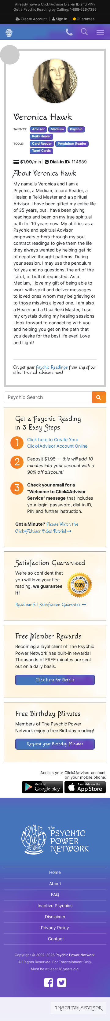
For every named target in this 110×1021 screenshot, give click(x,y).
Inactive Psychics (55, 905)
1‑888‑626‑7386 (83, 9)
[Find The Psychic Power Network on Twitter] (61, 982)
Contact (56, 938)
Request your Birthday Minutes (55, 744)
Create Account (33, 19)
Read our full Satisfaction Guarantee (48, 604)
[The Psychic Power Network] (6, 32)
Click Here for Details (55, 680)
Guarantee (86, 19)
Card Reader (42, 144)
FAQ (55, 894)
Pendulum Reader (72, 144)
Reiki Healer (41, 136)
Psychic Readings (52, 367)
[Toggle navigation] (100, 32)
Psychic (76, 129)
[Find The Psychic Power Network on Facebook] (48, 982)
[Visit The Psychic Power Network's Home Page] (55, 844)
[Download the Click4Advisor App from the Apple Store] (85, 786)
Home (55, 872)
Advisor (38, 129)
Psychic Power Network (75, 955)
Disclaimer (55, 916)
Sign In (61, 19)
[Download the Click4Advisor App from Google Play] (42, 786)
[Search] (99, 397)
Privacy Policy (55, 927)
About (55, 883)
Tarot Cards (41, 151)
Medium (57, 129)
